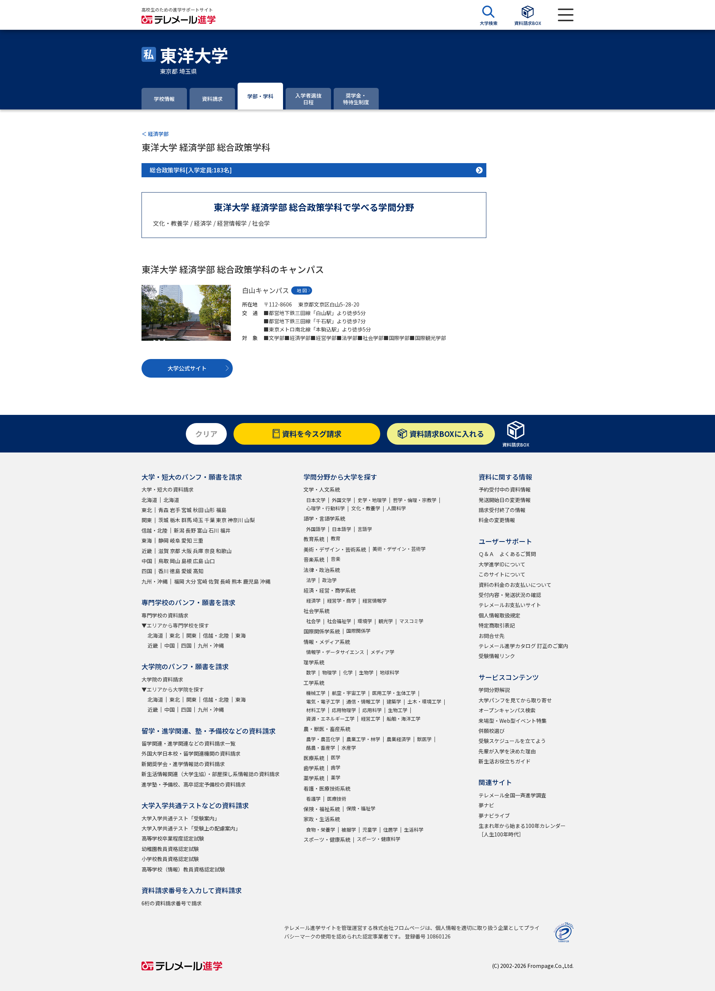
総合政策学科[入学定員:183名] (191, 169)
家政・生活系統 (322, 819)
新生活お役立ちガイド (505, 761)
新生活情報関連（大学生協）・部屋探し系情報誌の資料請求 (211, 774)
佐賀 (214, 581)
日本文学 (315, 500)
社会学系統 (317, 610)
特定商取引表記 (497, 625)
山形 (209, 510)
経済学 (313, 600)
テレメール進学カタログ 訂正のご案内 (523, 645)
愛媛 (186, 571)
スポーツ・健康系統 (327, 839)
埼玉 (198, 520)
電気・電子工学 (323, 701)
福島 (221, 510)
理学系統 (314, 662)
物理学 (329, 672)
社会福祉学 (339, 621)
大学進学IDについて (502, 564)
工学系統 (314, 682)
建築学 (394, 701)
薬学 (335, 777)
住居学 (390, 829)
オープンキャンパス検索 (507, 710)
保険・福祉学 (360, 808)
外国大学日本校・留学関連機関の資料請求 (191, 753)
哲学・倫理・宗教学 (414, 500)
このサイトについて (502, 574)
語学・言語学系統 (324, 518)
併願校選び (492, 730)
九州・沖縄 (155, 581)
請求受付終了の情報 (502, 510)
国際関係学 (358, 630)
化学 (348, 672)
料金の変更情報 (497, 520)
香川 (163, 571)
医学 (335, 757)
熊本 (237, 581)
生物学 (366, 672)
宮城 (186, 510)
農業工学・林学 (363, 739)
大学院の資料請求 (162, 679)
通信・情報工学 (363, 701)
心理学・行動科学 (325, 508)
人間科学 (396, 508)
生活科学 (413, 829)
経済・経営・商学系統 (330, 590)
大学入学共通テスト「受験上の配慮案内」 (191, 828)
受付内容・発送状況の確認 (510, 594)
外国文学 (341, 500)
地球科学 (389, 672)
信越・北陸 (155, 530)
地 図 (302, 290)
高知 (198, 571)
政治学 (329, 580)
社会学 (313, 621)
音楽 (335, 558)
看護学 (313, 798)
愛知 (186, 540)
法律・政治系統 (322, 570)
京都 (175, 551)
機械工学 (315, 692)
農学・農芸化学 (323, 739)
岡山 (175, 561)
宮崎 (202, 581)
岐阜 (175, 540)
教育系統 (314, 539)
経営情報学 (374, 600)
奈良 (209, 551)
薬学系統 (314, 778)
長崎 (225, 581)
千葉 (209, 520)
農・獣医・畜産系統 (327, 729)
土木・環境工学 (424, 701)
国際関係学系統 (322, 631)
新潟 (179, 530)
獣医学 (424, 739)
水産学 (348, 747)
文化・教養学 (365, 508)
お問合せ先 (492, 635)
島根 (186, 561)
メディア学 (382, 651)
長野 (190, 530)
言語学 (365, 529)
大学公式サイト (187, 368)
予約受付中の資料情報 (505, 489)
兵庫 (198, 551)
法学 (311, 580)
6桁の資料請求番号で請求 (172, 903)
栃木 (175, 520)
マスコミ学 (411, 621)
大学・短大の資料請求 (168, 489)
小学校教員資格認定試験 (170, 859)
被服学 (348, 829)
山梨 (249, 520)
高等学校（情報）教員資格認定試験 (183, 869)
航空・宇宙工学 (349, 692)
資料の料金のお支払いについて (515, 584)
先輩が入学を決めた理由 (507, 751)
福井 (225, 530)
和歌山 (224, 551)
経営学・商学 (341, 600)
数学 (311, 672)
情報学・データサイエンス (335, 651)
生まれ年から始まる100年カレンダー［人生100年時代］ (522, 830)
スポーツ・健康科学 (378, 838)
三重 (198, 540)
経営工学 (370, 718)
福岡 (179, 581)
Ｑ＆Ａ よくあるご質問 (507, 554)
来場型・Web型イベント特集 (513, 720)
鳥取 (163, 561)
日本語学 (341, 529)
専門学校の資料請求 (165, 615)
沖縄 (265, 581)
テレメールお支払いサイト (510, 605)
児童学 (369, 829)
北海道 (149, 500)
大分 (190, 581)
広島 (198, 561)
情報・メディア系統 (327, 641)
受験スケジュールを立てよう (512, 740)
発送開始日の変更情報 (505, 500)
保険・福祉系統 (322, 809)
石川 (214, 530)
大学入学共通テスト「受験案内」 (181, 818)
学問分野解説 (494, 689)
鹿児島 (251, 581)
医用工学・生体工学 (394, 692)
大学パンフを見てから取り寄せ (515, 700)
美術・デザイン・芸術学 (399, 548)
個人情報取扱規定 (499, 615)
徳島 (175, 571)
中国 (147, 561)
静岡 (163, 540)
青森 (163, 510)
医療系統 (314, 758)
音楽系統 (314, 559)
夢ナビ (486, 805)
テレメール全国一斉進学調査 (512, 795)
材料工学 (315, 710)
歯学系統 (314, 768)
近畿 (147, 551)
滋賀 (163, 551)
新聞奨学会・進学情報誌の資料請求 (183, 764)
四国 (147, 571)
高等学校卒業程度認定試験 (173, 838)
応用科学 (372, 710)
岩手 (175, 510)
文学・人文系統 (322, 489)
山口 (209, 561)
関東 (147, 520)
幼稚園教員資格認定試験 (170, 848)
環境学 (365, 621)
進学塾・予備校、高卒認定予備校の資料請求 (194, 784)
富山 (202, 530)
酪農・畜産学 (320, 747)
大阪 (186, 551)
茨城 (163, 520)
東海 (147, 540)
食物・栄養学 (320, 829)
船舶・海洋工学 (403, 718)
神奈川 (235, 520)
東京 (221, 520)
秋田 (198, 510)
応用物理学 (344, 710)
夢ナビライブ (494, 815)
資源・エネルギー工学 (330, 718)
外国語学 (315, 529)
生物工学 (397, 710)
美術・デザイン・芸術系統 (335, 549)
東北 (147, 510)
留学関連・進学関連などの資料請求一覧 (188, 743)
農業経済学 (399, 739)
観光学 (385, 621)
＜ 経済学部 (155, 133)
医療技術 (336, 798)
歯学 (335, 767)
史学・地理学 (372, 500)
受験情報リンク (497, 656)
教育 (335, 538)
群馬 (186, 520)
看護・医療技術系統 (327, 788)
